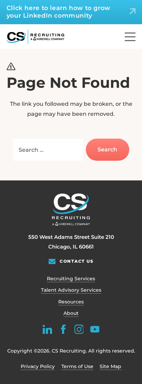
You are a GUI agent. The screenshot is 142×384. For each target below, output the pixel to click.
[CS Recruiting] (36, 37)
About (71, 313)
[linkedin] (47, 329)
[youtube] (94, 329)
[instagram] (78, 329)
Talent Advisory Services (71, 290)
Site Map (110, 366)
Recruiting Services (71, 278)
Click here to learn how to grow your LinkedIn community (58, 11)
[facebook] (63, 329)
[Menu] (130, 36)
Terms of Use (77, 366)
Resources (71, 302)
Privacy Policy (38, 366)
